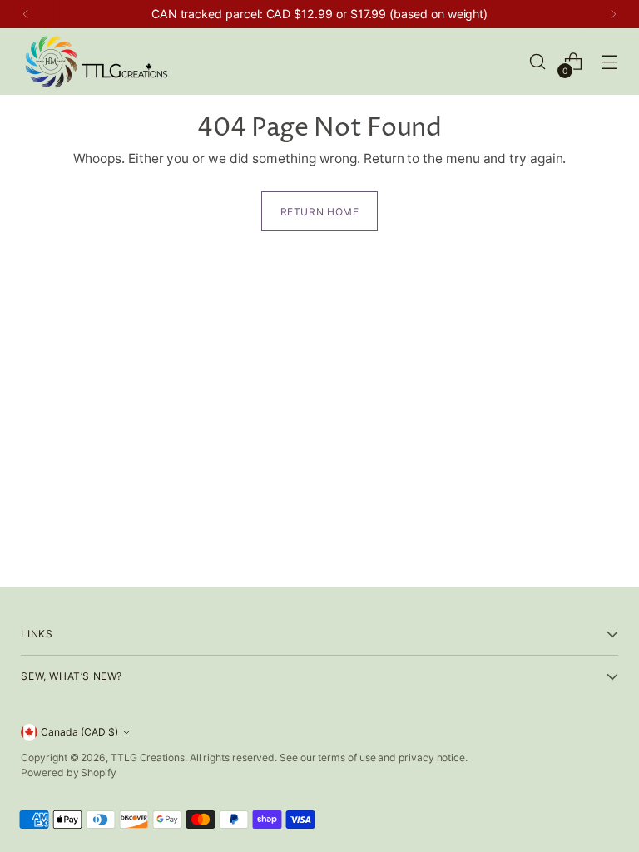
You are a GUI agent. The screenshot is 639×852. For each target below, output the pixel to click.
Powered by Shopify (68, 772)
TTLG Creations (148, 757)
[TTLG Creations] (96, 61)
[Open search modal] (538, 62)
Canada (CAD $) (79, 732)
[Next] (613, 14)
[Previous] (25, 14)
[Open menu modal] (609, 62)
